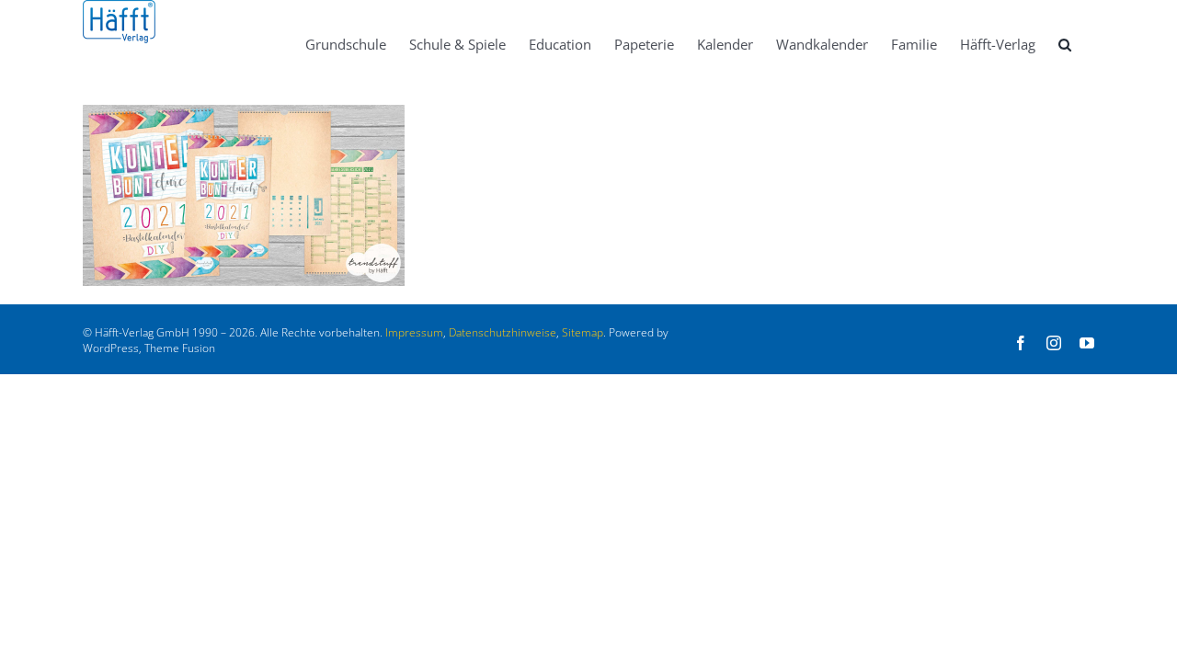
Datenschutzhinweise (502, 332)
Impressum (414, 332)
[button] (1064, 43)
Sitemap (582, 332)
